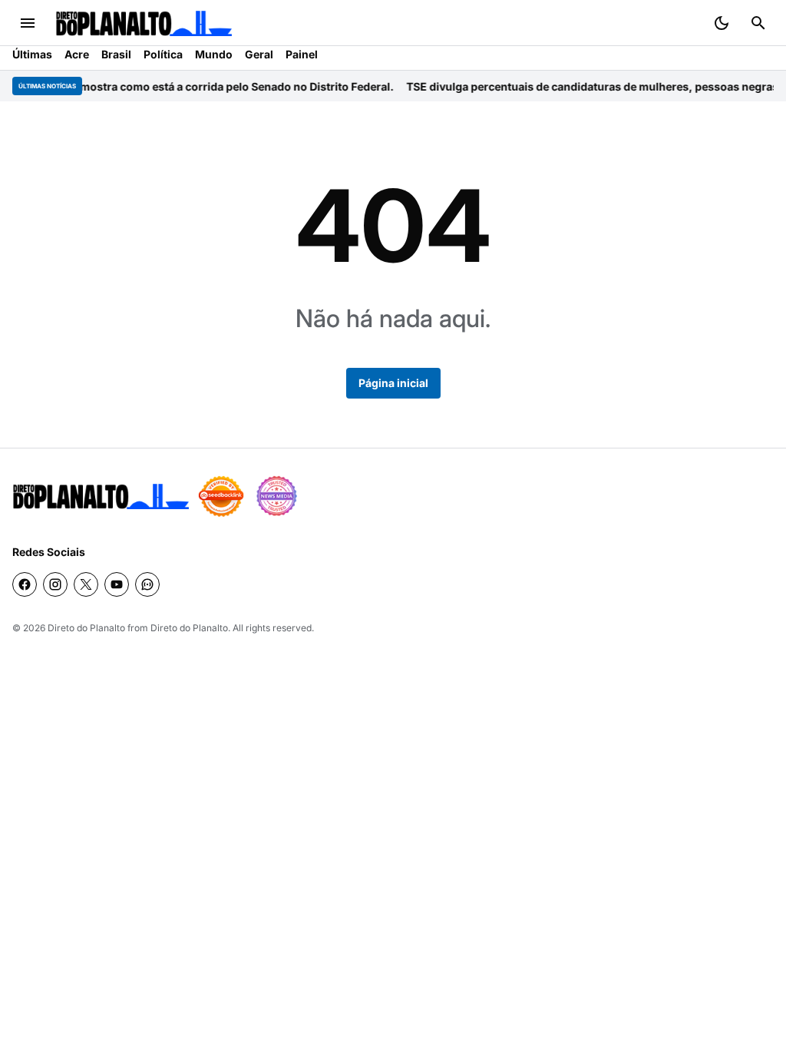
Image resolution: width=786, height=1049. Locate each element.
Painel (302, 54)
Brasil (116, 54)
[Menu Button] (27, 23)
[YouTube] (116, 584)
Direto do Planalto (86, 628)
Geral (259, 54)
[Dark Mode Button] (721, 23)
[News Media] (276, 496)
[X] (86, 584)
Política (163, 54)
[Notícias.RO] (100, 496)
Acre (76, 54)
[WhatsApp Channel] (147, 584)
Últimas (32, 54)
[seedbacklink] (221, 496)
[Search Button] (758, 23)
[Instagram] (55, 584)
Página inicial (393, 382)
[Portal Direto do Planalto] (143, 23)
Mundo (214, 54)
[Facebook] (24, 584)
